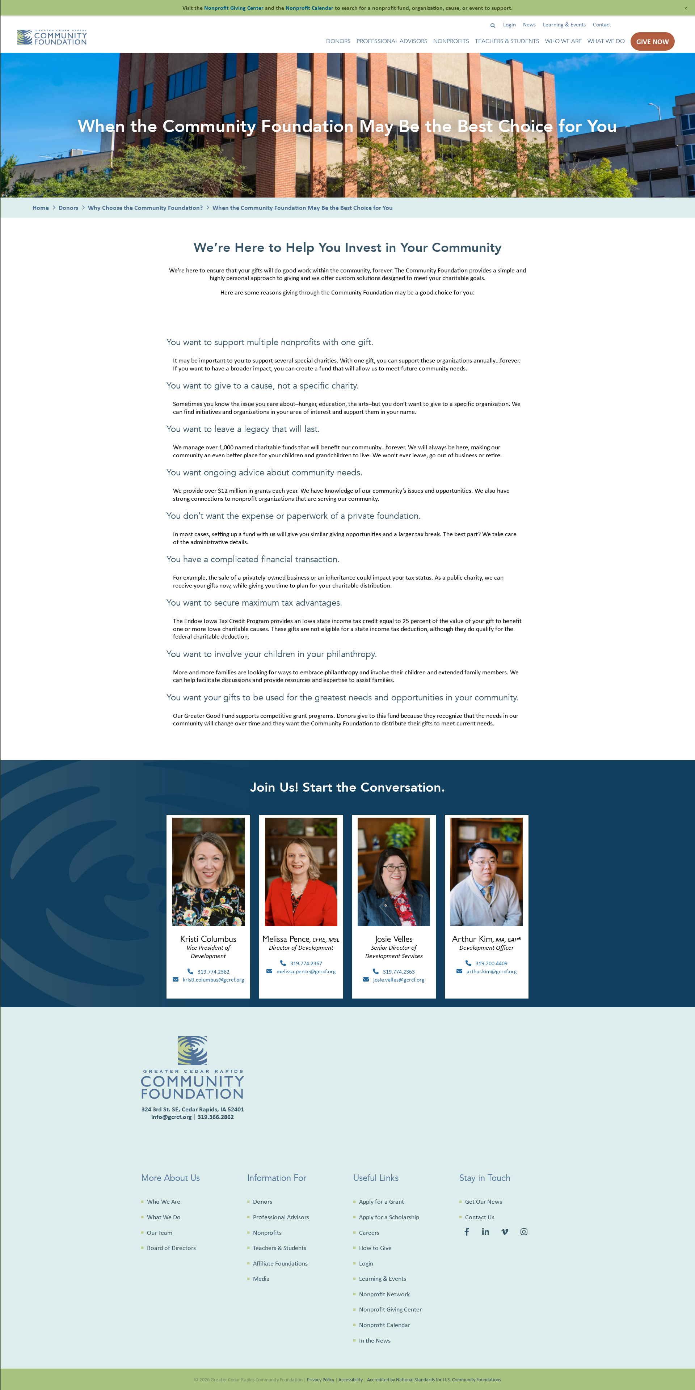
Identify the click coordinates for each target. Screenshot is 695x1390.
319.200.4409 (489, 963)
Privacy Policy (320, 1379)
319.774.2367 (304, 963)
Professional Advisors (392, 41)
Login (509, 24)
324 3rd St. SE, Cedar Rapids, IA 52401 (193, 1109)
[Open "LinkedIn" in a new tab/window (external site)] (486, 1232)
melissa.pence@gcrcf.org (304, 971)
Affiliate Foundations (280, 1263)
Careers (369, 1232)
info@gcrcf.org (171, 1117)
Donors (338, 41)
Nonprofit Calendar (384, 1325)
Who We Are (563, 41)
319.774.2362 (211, 971)
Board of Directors (171, 1247)
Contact (602, 24)
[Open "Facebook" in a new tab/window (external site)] (468, 1232)
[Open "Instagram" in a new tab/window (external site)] (525, 1232)
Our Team (159, 1232)
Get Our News (483, 1201)
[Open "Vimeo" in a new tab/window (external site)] (505, 1232)
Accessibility (350, 1379)
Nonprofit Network (384, 1294)
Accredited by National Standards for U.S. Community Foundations (434, 1379)
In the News (375, 1340)
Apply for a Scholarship (389, 1217)
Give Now (652, 41)
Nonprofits (451, 41)
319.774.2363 (397, 971)
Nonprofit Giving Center (390, 1309)
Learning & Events (564, 24)
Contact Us (479, 1217)
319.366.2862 (216, 1117)
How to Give (375, 1247)
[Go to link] (52, 42)
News (529, 24)
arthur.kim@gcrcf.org (489, 971)
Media (261, 1278)
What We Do (606, 41)
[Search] (492, 26)
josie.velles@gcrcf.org (397, 979)
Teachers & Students (507, 41)
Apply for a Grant (381, 1201)
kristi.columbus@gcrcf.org (211, 979)
